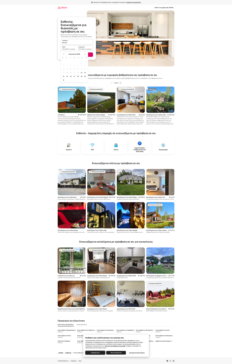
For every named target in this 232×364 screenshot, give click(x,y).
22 (81, 72)
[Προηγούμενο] (111, 82)
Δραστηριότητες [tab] (82, 324)
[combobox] (77, 43)
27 (74, 76)
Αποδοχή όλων (95, 353)
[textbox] (68, 49)
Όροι (79, 361)
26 (70, 76)
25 (67, 76)
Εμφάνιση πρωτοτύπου (134, 2)
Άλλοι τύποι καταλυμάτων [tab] (66, 324)
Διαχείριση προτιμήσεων (137, 353)
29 (81, 76)
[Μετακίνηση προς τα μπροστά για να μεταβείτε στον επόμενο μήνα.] (84, 54)
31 (63, 80)
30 (85, 76)
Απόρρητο (74, 361)
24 (63, 76)
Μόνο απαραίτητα (116, 353)
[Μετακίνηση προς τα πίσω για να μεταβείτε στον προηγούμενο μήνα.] (63, 54)
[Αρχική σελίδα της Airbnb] (62, 7)
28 (78, 76)
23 (85, 72)
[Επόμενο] (120, 82)
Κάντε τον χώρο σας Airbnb (164, 8)
